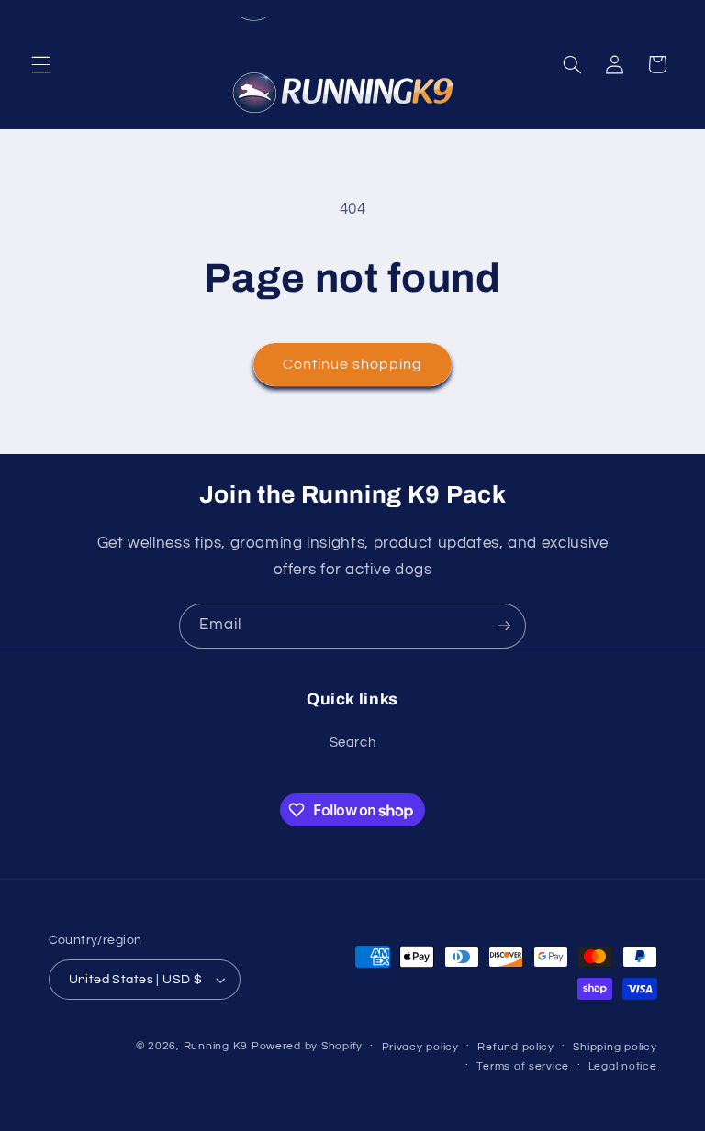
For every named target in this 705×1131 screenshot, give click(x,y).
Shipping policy (614, 1047)
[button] (40, 64)
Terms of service (522, 1066)
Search (353, 742)
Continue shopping (353, 364)
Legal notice (622, 1066)
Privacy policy (420, 1047)
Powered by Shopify (307, 1046)
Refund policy (515, 1047)
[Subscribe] (504, 626)
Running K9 (216, 1046)
